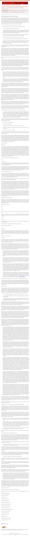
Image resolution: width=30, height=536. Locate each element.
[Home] (15, 3)
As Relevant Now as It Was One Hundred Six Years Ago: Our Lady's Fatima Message (15, 7)
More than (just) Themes (20, 534)
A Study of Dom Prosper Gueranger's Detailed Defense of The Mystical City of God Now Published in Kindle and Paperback (15, 6)
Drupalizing (14, 534)
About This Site (3, 7)
